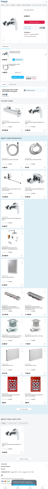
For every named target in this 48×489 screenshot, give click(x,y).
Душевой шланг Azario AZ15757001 (33, 159)
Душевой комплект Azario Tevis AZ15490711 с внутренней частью (10, 248)
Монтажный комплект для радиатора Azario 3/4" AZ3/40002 (11, 395)
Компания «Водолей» (5, 466)
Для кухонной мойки (23, 423)
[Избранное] (30, 487)
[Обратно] (2, 54)
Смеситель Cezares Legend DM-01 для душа (10, 123)
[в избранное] (19, 40)
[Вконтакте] (2, 475)
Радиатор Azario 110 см (7, 365)
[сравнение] (3, 40)
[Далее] (45, 54)
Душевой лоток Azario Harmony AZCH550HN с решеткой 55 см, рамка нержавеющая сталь (10, 308)
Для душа (4, 423)
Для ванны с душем (12, 423)
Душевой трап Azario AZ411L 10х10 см (34, 336)
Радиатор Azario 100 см (30, 365)
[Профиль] (5, 487)
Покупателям (4, 464)
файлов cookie (29, 482)
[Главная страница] (4, 2)
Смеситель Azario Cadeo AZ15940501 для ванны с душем (34, 189)
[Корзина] (42, 487)
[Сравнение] (17, 487)
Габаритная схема (30, 90)
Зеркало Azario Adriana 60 (8, 277)
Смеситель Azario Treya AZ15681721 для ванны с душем (11, 189)
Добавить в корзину (34, 22)
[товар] (12, 112)
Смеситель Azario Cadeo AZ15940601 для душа (14, 52)
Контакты (3, 469)
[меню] (46, 1)
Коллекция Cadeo (27, 28)
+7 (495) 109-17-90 (5, 472)
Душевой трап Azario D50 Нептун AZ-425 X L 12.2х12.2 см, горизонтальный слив (12, 336)
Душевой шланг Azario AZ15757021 (14, 65)
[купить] (21, 130)
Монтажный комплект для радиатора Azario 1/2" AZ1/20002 (34, 395)
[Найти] (43, 2)
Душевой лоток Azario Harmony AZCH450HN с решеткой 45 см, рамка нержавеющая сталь (33, 308)
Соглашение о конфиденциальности (9, 483)
